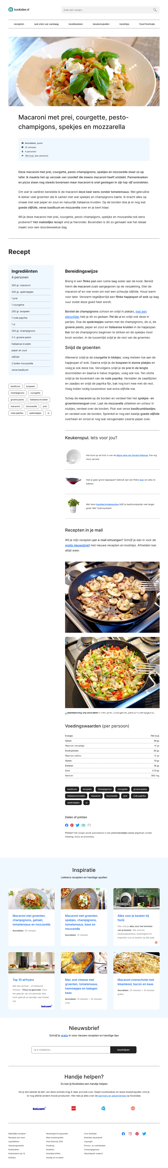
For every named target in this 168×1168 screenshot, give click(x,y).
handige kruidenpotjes (107, 504)
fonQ (133, 1108)
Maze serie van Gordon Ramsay (132, 455)
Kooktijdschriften (53, 1153)
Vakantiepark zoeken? (93, 1153)
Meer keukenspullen (54, 1137)
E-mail (83, 825)
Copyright (88, 1141)
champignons (17, 393)
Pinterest (72, 825)
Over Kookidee (90, 1133)
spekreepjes (35, 413)
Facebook (66, 825)
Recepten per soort (16, 1137)
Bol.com (39, 1108)
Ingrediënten (13, 1141)
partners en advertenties (112, 1095)
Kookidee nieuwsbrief (93, 1137)
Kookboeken (76, 24)
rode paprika (17, 413)
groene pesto (17, 399)
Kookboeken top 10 (16, 1153)
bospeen (30, 386)
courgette (35, 393)
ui (48, 413)
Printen (89, 825)
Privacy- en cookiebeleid (94, 1145)
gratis (64, 1035)
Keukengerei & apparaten (57, 1133)
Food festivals (147, 24)
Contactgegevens (91, 1149)
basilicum (15, 386)
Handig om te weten (55, 1157)
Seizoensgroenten (16, 1145)
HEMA (74, 1108)
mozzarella (31, 406)
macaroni (15, 406)
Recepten (19, 24)
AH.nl (103, 1108)
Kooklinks (50, 1149)
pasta (40, 143)
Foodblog (50, 1145)
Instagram (130, 1133)
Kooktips (124, 24)
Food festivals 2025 (54, 1141)
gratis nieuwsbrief (77, 545)
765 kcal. (29, 155)
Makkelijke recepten (17, 1133)
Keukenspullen (101, 24)
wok (142, 479)
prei (45, 406)
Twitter (78, 825)
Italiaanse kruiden (39, 399)
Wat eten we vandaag (46, 24)
